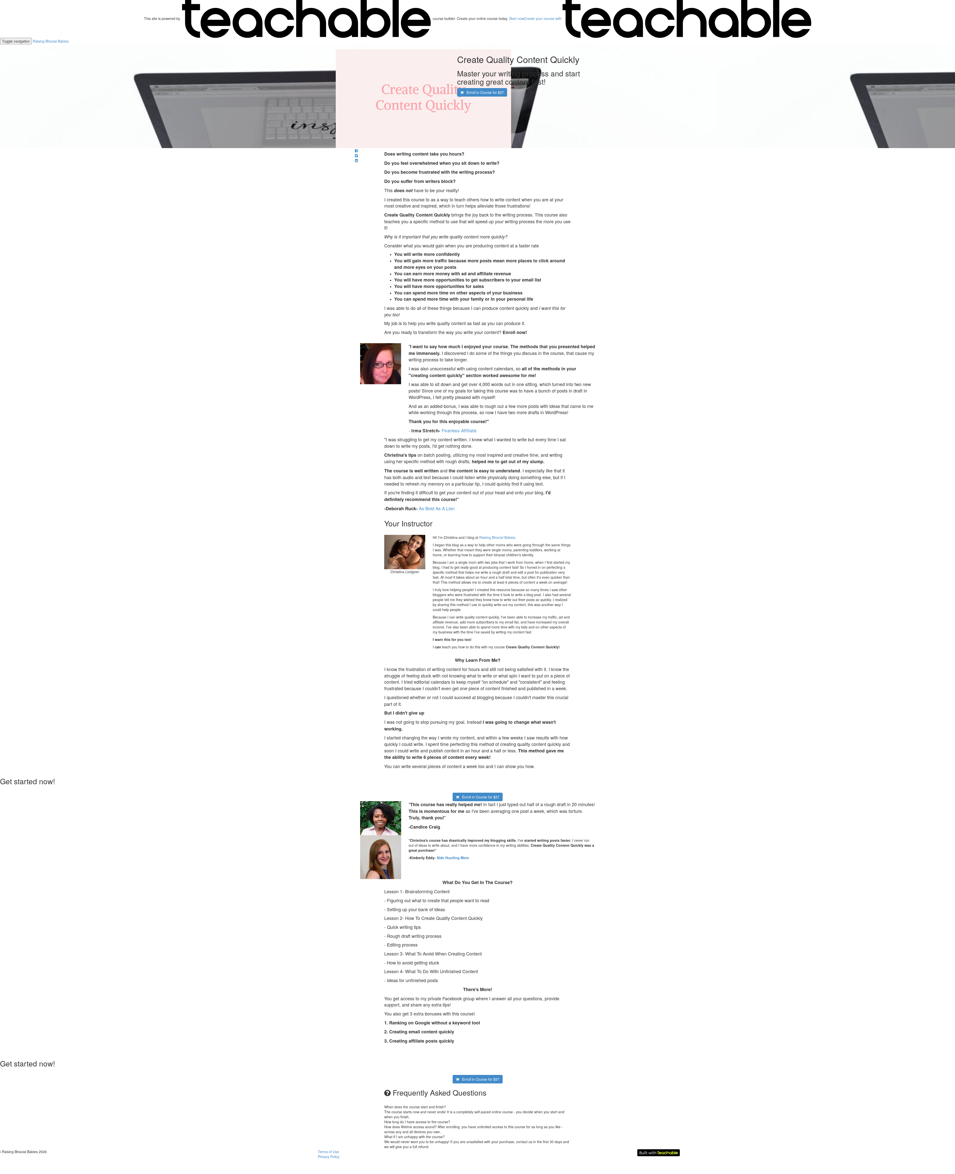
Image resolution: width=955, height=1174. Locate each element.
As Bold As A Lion (437, 508)
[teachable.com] (306, 18)
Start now (516, 18)
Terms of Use (328, 1151)
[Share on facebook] (356, 150)
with (543, 18)
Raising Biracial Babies (51, 41)
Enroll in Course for (484, 92)
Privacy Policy (328, 1156)
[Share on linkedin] (356, 160)
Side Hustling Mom (453, 857)
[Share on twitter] (356, 155)
